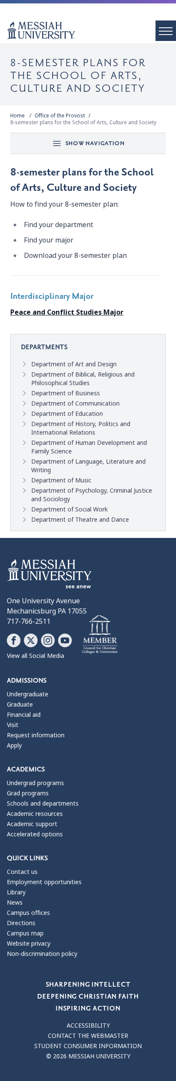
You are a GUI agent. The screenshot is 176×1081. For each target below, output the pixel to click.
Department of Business (65, 393)
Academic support (32, 824)
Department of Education (67, 413)
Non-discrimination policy (42, 954)
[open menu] (165, 30)
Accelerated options (35, 834)
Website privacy (28, 943)
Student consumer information (88, 1046)
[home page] (91, 30)
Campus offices (28, 913)
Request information (36, 735)
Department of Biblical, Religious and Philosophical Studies (83, 378)
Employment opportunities (44, 882)
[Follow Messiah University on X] (31, 640)
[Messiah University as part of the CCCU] (99, 634)
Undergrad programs (35, 783)
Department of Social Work (69, 509)
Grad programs (28, 793)
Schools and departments (43, 803)
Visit (12, 725)
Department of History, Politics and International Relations (80, 428)
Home (17, 116)
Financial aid (24, 714)
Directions (21, 923)
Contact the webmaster (88, 1035)
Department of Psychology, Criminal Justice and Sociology (91, 494)
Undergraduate (27, 694)
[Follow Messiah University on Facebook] (14, 640)
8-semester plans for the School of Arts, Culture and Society (83, 122)
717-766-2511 (28, 621)
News (15, 902)
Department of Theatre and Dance (80, 519)
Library (16, 892)
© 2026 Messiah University (88, 1056)
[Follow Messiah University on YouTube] (65, 640)
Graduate (20, 704)
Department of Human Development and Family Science (89, 447)
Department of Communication (75, 403)
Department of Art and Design (74, 364)
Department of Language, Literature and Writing (88, 465)
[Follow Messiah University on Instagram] (48, 640)
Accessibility (88, 1025)
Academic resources (35, 813)
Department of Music (61, 480)
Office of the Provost (60, 116)
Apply (14, 745)
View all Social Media (35, 656)
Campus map (25, 933)
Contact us (22, 872)
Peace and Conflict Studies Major (66, 312)
